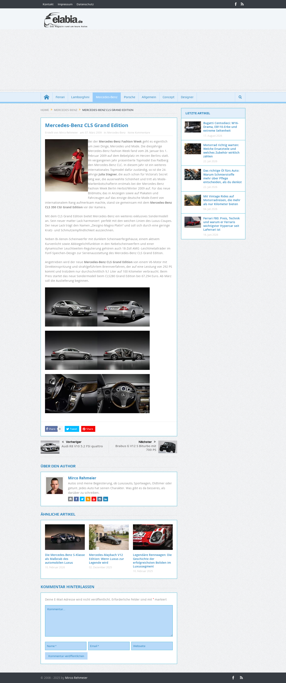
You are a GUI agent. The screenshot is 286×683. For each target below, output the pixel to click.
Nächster (145, 442)
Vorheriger (73, 442)
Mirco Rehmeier (68, 132)
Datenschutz (85, 4)
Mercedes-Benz (106, 97)
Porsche (129, 97)
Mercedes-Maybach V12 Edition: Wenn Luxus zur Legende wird (106, 558)
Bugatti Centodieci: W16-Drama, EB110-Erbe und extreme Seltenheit (221, 126)
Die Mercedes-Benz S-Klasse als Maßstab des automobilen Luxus (65, 558)
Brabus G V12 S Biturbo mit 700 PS (135, 448)
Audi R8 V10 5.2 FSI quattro (82, 446)
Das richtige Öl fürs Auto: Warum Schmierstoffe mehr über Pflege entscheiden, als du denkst (222, 176)
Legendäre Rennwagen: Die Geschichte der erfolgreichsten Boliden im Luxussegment (152, 560)
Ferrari (60, 97)
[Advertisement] (143, 60)
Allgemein (149, 97)
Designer (187, 97)
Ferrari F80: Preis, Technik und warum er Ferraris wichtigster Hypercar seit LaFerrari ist (221, 224)
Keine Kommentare (139, 132)
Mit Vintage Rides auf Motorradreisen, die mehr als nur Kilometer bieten (221, 200)
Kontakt (48, 4)
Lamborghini (80, 97)
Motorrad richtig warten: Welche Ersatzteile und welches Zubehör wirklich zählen (221, 150)
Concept (168, 97)
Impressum (65, 4)
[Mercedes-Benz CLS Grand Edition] (71, 309)
